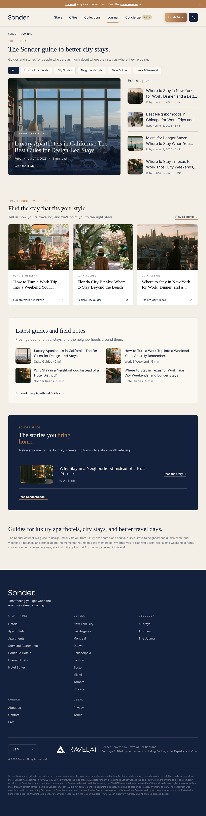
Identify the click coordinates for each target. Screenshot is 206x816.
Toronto (78, 682)
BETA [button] (147, 18)
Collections (92, 17)
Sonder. (22, 759)
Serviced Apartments (23, 645)
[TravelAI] (78, 749)
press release (129, 4)
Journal (112, 17)
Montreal (79, 638)
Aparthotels (16, 631)
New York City (83, 624)
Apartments (16, 638)
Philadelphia (82, 653)
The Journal (147, 638)
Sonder (12, 33)
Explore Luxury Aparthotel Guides (37, 393)
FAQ (11, 722)
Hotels (13, 624)
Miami (77, 674)
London (78, 660)
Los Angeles (82, 631)
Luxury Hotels (18, 660)
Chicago (79, 689)
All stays (144, 624)
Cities (73, 17)
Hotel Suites (17, 667)
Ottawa (78, 645)
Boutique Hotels (19, 653)
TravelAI (70, 4)
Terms (77, 715)
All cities (145, 631)
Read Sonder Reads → (33, 496)
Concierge (138, 18)
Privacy (78, 707)
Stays (58, 17)
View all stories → (186, 216)
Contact (13, 715)
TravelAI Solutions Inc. (142, 747)
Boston (78, 667)
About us (14, 707)
